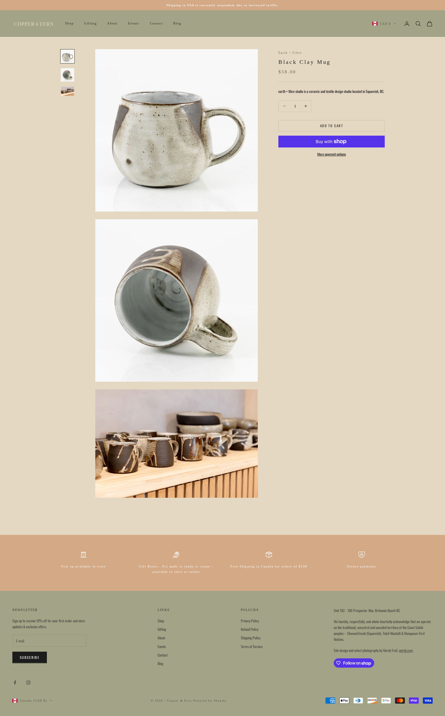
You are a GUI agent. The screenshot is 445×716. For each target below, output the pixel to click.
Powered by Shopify (210, 700)
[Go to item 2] (67, 75)
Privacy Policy (250, 620)
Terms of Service (252, 646)
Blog (177, 23)
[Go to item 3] (67, 91)
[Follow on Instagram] (28, 682)
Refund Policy (249, 629)
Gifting (90, 23)
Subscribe (29, 657)
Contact (156, 23)
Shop (69, 23)
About (112, 23)
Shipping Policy (250, 637)
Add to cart (331, 125)
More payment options (331, 154)
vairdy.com (406, 650)
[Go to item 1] (67, 56)
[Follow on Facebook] (15, 682)
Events (134, 23)
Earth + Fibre (290, 53)
